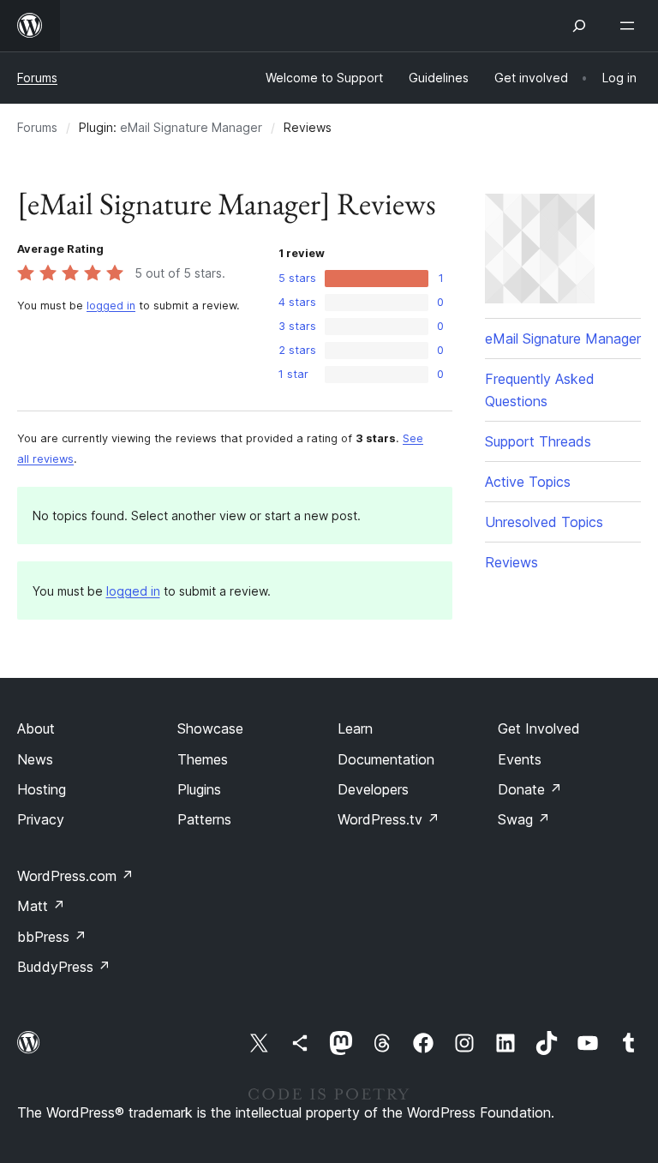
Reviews (511, 562)
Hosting (41, 789)
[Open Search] (579, 25)
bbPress (52, 936)
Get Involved (539, 728)
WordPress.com (75, 875)
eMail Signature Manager (191, 127)
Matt (41, 905)
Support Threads (538, 441)
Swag (524, 819)
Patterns (204, 819)
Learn (355, 728)
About (36, 728)
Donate (530, 789)
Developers (373, 789)
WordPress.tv (389, 819)
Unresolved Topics (544, 522)
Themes (202, 759)
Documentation (386, 759)
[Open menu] (630, 25)
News (35, 759)
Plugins (199, 789)
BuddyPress (64, 966)
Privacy (40, 819)
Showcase (210, 728)
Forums (37, 77)
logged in (111, 305)
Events (519, 759)
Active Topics (528, 481)
